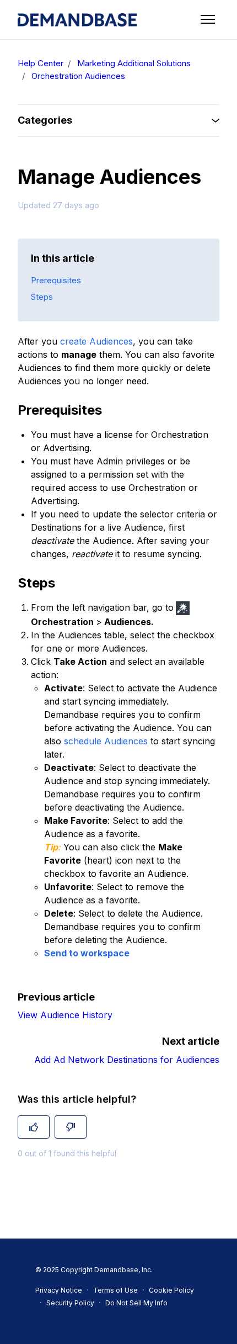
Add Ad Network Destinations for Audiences (126, 1059)
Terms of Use (115, 1290)
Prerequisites (56, 280)
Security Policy (70, 1303)
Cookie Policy (171, 1290)
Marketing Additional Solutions (134, 63)
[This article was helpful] (34, 1127)
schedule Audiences (106, 741)
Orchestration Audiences (78, 76)
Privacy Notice (58, 1290)
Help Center (40, 63)
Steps (42, 297)
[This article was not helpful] (71, 1127)
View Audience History (65, 1014)
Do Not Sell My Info (136, 1303)
